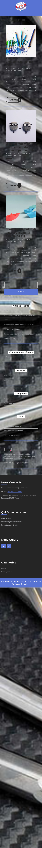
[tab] (39, 14)
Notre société (6, 518)
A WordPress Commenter (14, 357)
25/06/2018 (12, 68)
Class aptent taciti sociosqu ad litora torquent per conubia (20, 147)
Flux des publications (12, 426)
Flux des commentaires (13, 431)
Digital (6, 398)
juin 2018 (8, 380)
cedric (23, 68)
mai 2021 (8, 375)
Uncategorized (10, 403)
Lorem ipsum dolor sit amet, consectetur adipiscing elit (21, 232)
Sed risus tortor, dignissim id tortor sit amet (21, 61)
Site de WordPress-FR (13, 435)
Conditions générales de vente (11, 522)
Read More (14, 100)
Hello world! (8, 310)
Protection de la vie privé (9, 525)
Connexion (8, 421)
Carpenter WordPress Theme (13, 581)
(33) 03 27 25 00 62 (14, 492)
